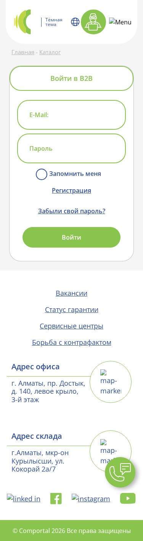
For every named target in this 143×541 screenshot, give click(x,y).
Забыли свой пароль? (71, 211)
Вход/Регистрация (93, 22)
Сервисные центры (71, 325)
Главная (22, 52)
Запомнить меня (75, 173)
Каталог (50, 52)
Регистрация (71, 190)
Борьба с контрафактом (71, 342)
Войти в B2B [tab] (71, 78)
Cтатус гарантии (71, 309)
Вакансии (71, 293)
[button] (120, 472)
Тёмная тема (54, 22)
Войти (71, 237)
